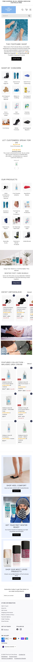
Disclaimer (4, 656)
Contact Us (22, 654)
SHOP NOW (16, 59)
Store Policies (5, 621)
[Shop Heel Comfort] (16, 470)
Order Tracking (5, 619)
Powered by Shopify (20, 658)
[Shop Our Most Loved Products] (16, 554)
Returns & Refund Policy (7, 614)
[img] (16, 144)
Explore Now (16, 490)
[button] (15, 168)
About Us (3, 608)
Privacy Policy (13, 656)
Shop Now (16, 283)
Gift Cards (4, 610)
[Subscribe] (27, 595)
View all (29, 292)
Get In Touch (4, 606)
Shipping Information (7, 612)
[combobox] (16, 16)
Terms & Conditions (7, 658)
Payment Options (6, 617)
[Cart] (26, 9)
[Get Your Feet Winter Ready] (16, 510)
